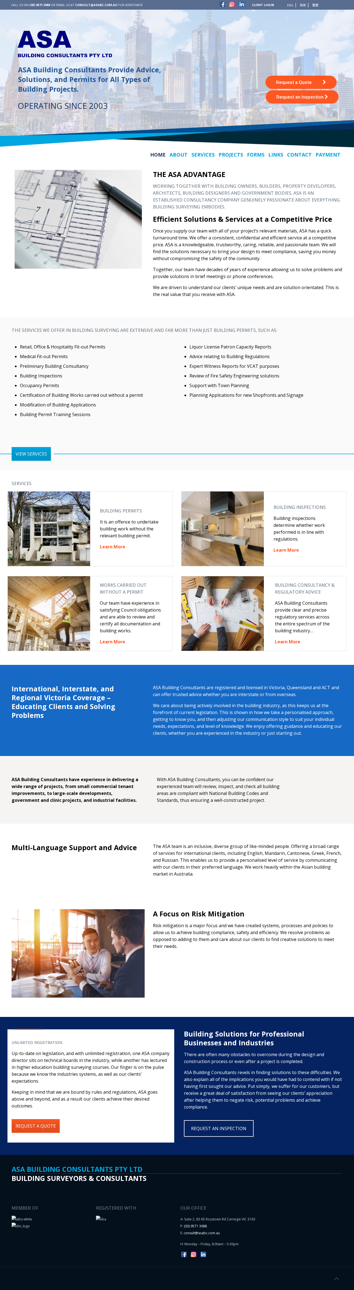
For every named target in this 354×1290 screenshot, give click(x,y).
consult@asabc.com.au (202, 1233)
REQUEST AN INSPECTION (218, 1128)
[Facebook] (222, 5)
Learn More (287, 642)
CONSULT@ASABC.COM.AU (96, 5)
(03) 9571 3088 (39, 5)
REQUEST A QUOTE (35, 1126)
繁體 (315, 5)
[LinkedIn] (241, 5)
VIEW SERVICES (31, 454)
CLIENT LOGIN (263, 5)
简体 (303, 5)
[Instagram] (232, 5)
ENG (290, 5)
